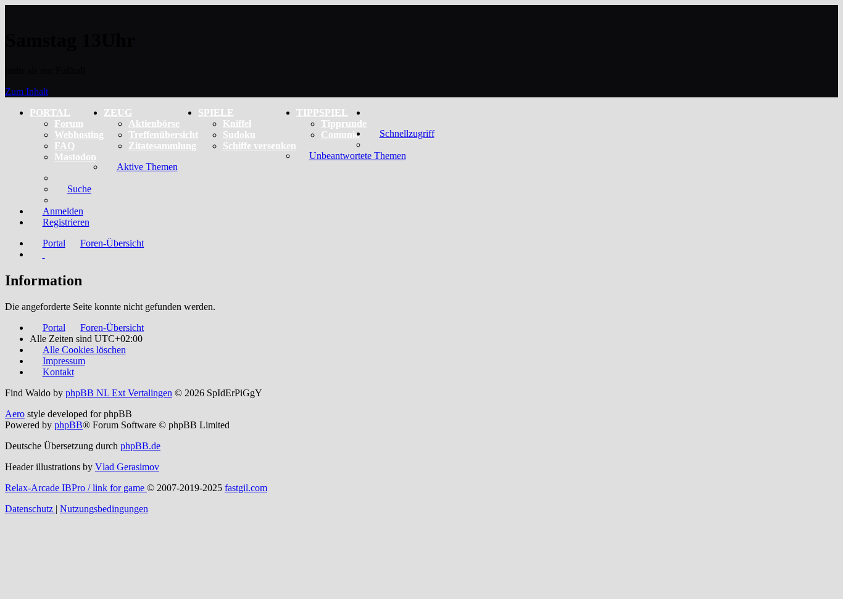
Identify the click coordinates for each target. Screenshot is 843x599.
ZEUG (118, 112)
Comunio (340, 134)
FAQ (64, 146)
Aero (15, 414)
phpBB (68, 425)
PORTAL (50, 112)
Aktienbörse (154, 123)
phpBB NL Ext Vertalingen (118, 393)
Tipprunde (344, 123)
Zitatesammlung (162, 146)
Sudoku (239, 134)
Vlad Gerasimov (127, 467)
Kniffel (237, 123)
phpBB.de (140, 446)
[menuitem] (373, 112)
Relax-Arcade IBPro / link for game (76, 488)
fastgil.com (246, 488)
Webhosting (79, 134)
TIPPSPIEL (322, 112)
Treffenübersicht (163, 134)
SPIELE (216, 112)
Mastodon (75, 157)
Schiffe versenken (259, 146)
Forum (68, 123)
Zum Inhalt (26, 91)
